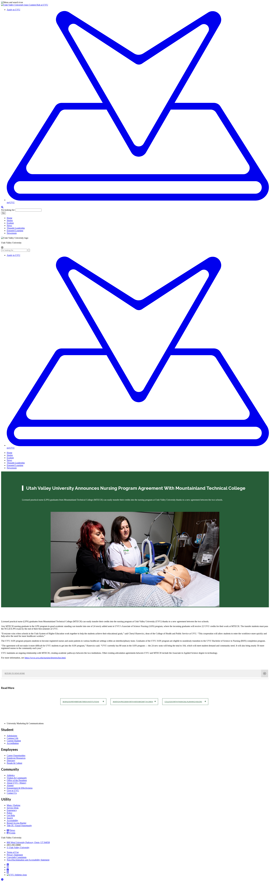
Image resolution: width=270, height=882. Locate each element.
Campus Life (12, 738)
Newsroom (12, 233)
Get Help (11, 815)
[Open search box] (2, 207)
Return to (15, 673)
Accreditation (13, 743)
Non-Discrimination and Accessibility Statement (28, 860)
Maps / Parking (13, 805)
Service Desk (13, 808)
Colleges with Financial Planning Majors (183, 702)
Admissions (12, 735)
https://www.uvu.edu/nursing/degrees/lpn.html (45, 658)
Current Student (14, 741)
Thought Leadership (16, 228)
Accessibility (12, 820)
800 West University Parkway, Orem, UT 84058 (28, 842)
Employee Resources (16, 758)
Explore (10, 223)
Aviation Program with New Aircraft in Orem (133, 702)
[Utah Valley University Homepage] (15, 5)
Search (10, 818)
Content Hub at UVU (38, 5)
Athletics (11, 775)
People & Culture (14, 763)
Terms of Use (13, 852)
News (9, 225)
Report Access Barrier (16, 823)
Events (12, 833)
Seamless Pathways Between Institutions (81, 702)
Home (9, 218)
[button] (135, 2)
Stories (10, 220)
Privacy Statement (15, 855)
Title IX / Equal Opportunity (19, 825)
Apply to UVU (13, 9)
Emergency (12, 810)
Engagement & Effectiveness (19, 788)
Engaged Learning (15, 230)
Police (9, 813)
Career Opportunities (16, 755)
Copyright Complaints (16, 857)
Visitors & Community (17, 778)
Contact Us (12, 793)
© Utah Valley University (18, 847)
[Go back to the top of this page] (2, 879)
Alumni (10, 785)
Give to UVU (13, 790)
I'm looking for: (8, 210)
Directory (11, 760)
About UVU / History (16, 783)
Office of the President (17, 780)
